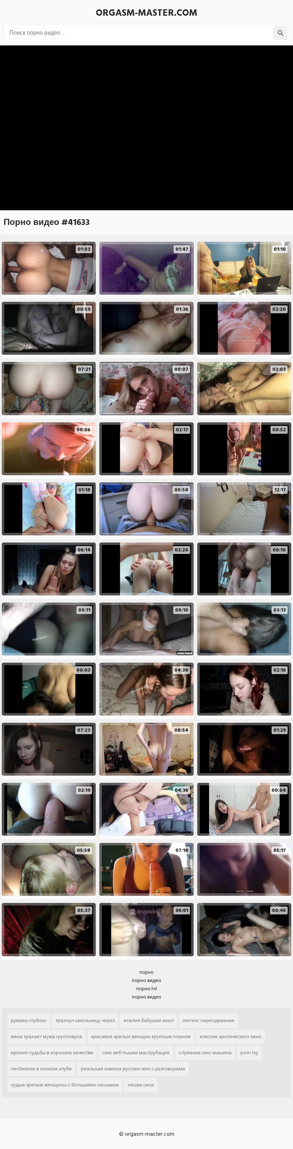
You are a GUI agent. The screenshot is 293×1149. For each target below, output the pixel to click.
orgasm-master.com (146, 12)
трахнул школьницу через (85, 1020)
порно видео (146, 980)
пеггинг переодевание (208, 1020)
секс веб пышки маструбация (136, 1053)
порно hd (146, 988)
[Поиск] (280, 33)
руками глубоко (28, 1020)
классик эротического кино (230, 1036)
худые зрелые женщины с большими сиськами (65, 1085)
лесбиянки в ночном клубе (41, 1069)
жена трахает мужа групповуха (46, 1036)
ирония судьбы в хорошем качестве (52, 1053)
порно (146, 972)
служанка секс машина (205, 1053)
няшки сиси (141, 1085)
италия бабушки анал (149, 1020)
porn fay (249, 1053)
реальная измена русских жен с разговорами (133, 1069)
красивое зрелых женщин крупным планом (141, 1036)
